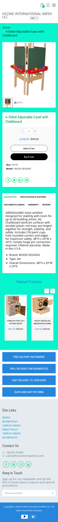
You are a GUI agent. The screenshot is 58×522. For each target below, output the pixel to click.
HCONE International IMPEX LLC (36, 506)
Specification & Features (33, 197)
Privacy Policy (10, 429)
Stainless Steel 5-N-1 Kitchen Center (15, 322)
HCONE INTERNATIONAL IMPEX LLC (27, 15)
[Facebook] (6, 464)
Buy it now (29, 156)
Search (6, 417)
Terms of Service (11, 425)
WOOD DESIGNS (22, 168)
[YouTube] (28, 464)
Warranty (33, 204)
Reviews (46, 204)
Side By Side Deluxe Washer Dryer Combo (42, 322)
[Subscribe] (52, 493)
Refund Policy (10, 421)
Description (10, 197)
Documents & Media (14, 204)
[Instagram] (21, 464)
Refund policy (10, 437)
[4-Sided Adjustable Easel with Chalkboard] (29, 69)
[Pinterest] (13, 464)
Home (6, 27)
